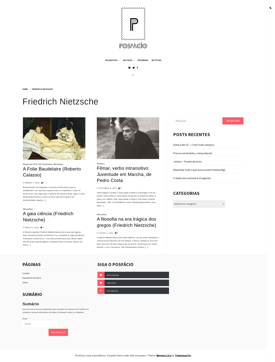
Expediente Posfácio (31, 278)
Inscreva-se (58, 332)
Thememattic (183, 355)
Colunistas (111, 60)
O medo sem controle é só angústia (192, 178)
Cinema (101, 163)
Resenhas (143, 60)
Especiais (28, 164)
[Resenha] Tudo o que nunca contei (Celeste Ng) (199, 169)
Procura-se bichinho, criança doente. (193, 153)
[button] (271, 8)
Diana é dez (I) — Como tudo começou (193, 144)
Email (24, 318)
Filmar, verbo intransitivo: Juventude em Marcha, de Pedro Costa (124, 174)
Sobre (25, 282)
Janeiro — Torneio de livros (187, 161)
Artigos (127, 60)
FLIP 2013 (38, 164)
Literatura (48, 164)
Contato (26, 273)
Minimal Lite (163, 355)
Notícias (156, 60)
